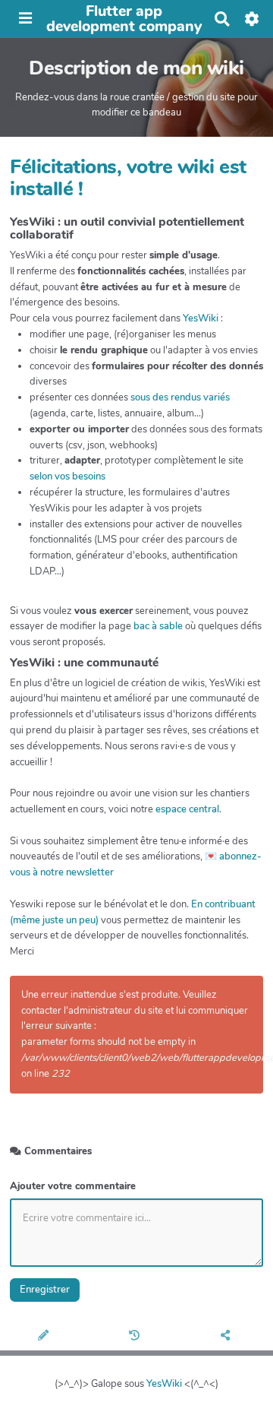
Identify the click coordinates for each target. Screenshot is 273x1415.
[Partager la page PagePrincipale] (228, 1337)
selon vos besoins (67, 476)
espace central (187, 809)
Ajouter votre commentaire (73, 1186)
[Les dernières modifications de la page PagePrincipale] (136, 1337)
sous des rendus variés (180, 397)
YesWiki (200, 318)
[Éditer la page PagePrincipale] (45, 1337)
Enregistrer (45, 1289)
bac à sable (158, 626)
